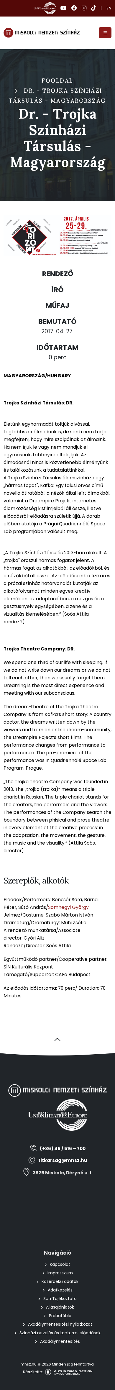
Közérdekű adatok (60, 1281)
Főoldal (57, 80)
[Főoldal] (42, 33)
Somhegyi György (68, 907)
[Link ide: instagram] (84, 8)
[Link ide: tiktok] (93, 8)
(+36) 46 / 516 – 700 (63, 1148)
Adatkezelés (60, 1290)
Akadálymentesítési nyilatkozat (60, 1324)
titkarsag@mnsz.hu (62, 1160)
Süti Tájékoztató (60, 1299)
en (108, 8)
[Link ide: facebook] (74, 8)
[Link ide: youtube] (63, 8)
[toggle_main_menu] (105, 32)
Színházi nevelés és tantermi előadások (60, 1333)
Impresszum (60, 1273)
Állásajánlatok (60, 1307)
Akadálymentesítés (60, 1341)
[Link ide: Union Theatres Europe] (45, 8)
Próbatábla (60, 1316)
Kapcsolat (60, 1264)
